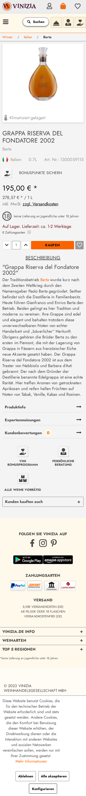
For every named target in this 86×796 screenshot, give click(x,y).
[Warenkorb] (63, 6)
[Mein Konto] (49, 6)
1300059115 (72, 159)
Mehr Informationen (31, 761)
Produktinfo (15, 407)
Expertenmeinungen (22, 420)
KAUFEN (52, 245)
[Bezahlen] (43, 586)
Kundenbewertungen (23, 433)
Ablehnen (25, 776)
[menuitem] (49, 6)
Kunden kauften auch (24, 501)
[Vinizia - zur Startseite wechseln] (19, 10)
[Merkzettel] (77, 6)
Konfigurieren (43, 788)
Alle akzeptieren (54, 776)
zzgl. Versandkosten (40, 204)
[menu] (5, 22)
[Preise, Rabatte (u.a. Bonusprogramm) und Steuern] (80, 22)
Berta (6, 149)
